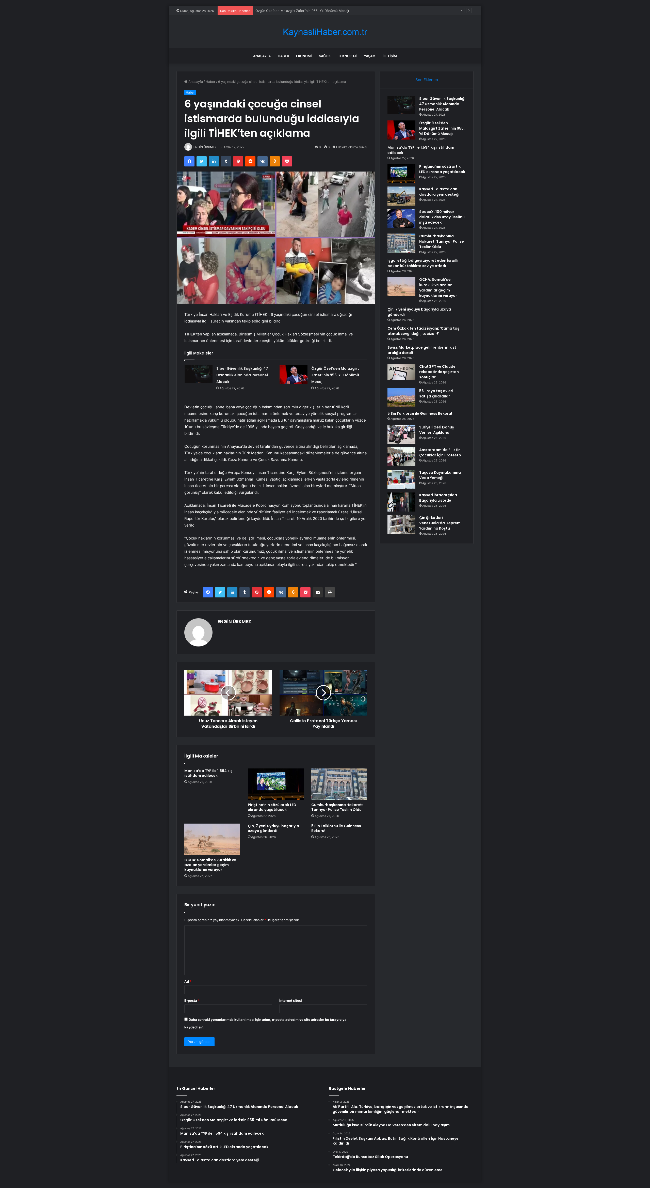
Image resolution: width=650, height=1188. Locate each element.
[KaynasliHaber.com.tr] (325, 32)
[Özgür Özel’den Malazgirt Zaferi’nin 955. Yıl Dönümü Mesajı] (293, 374)
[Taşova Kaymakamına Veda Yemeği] (401, 479)
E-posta (192, 1000)
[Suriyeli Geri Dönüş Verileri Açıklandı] (401, 434)
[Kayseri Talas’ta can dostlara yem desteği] (401, 196)
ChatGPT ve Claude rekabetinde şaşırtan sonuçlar (439, 372)
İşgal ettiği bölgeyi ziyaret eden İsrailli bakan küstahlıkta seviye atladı (422, 263)
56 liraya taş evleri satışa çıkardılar (436, 393)
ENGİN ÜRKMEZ (205, 147)
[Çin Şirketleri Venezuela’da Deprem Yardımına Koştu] (401, 524)
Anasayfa (262, 56)
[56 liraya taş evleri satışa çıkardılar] (401, 397)
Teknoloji (347, 56)
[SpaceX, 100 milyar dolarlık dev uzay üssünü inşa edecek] (401, 218)
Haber (283, 56)
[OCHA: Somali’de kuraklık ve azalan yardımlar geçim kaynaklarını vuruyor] (212, 839)
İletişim (390, 56)
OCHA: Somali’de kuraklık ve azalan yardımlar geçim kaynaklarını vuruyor (210, 864)
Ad (187, 981)
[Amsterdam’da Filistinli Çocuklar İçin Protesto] (401, 456)
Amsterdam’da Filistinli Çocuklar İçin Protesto (441, 452)
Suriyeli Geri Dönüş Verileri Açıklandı (436, 430)
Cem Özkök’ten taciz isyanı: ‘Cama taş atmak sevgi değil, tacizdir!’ (423, 331)
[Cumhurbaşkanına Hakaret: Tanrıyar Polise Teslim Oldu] (339, 784)
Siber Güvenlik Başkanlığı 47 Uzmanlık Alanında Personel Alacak (242, 375)
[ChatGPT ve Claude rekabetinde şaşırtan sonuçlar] (401, 372)
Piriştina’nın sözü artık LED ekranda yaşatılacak (272, 807)
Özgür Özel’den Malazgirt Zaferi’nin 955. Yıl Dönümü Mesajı (335, 375)
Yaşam (370, 56)
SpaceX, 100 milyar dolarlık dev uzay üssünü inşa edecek (442, 217)
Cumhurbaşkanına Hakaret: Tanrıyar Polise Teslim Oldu (337, 807)
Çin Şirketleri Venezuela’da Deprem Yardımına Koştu (440, 523)
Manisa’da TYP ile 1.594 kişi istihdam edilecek (291, 11)
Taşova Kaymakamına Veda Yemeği (440, 475)
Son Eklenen (426, 79)
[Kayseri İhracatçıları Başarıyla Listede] (401, 502)
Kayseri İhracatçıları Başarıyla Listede (438, 497)
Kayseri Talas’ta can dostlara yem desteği (439, 192)
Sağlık (325, 56)
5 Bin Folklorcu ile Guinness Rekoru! (336, 828)
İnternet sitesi (290, 1000)
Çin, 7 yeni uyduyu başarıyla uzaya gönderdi (273, 828)
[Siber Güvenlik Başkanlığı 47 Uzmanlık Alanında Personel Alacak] (199, 374)
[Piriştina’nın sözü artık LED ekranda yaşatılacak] (276, 784)
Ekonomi (304, 56)
